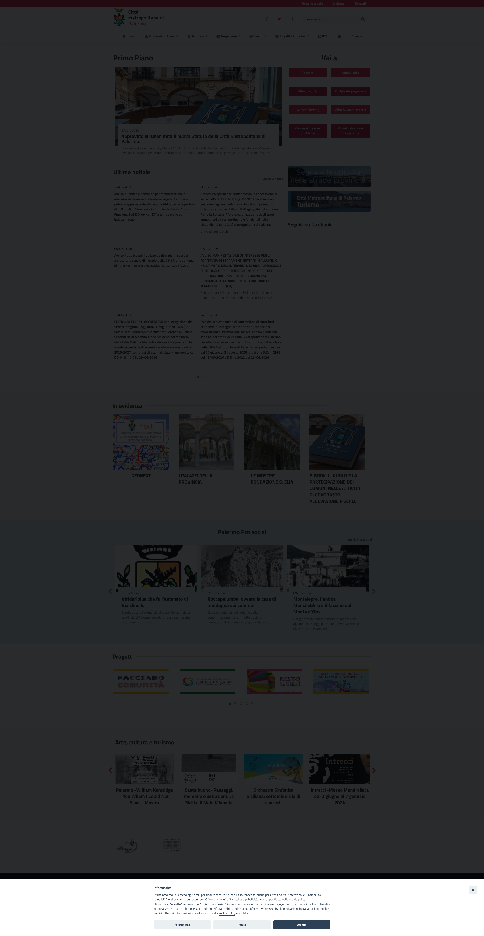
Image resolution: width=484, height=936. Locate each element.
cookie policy (227, 913)
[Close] (473, 890)
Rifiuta (242, 925)
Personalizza (182, 925)
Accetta (301, 925)
